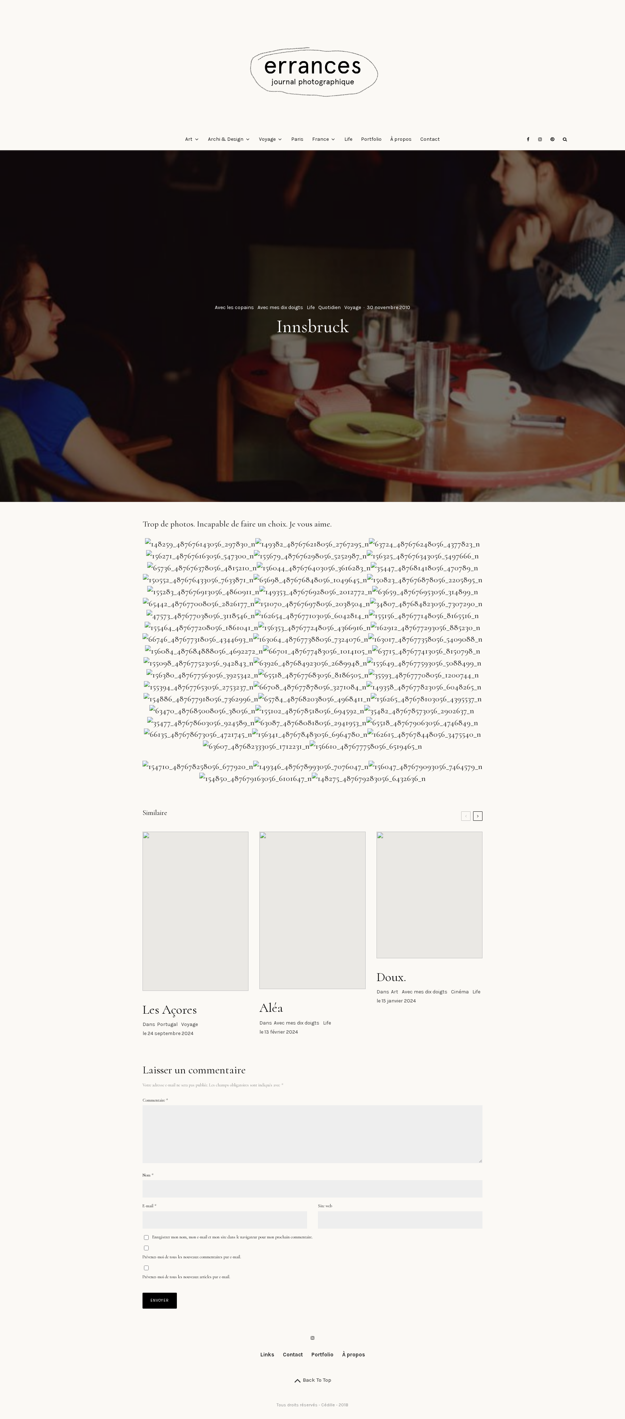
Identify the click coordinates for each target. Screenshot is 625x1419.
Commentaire (155, 1100)
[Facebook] (528, 139)
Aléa (271, 1007)
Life (348, 139)
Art (188, 139)
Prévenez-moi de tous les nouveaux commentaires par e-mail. (192, 1256)
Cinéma (460, 992)
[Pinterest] (552, 139)
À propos (401, 139)
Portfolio (371, 139)
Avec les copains (234, 307)
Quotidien (329, 307)
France (320, 139)
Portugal (167, 1024)
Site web (325, 1205)
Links (267, 1354)
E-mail (149, 1205)
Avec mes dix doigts (280, 307)
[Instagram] (540, 139)
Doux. (391, 977)
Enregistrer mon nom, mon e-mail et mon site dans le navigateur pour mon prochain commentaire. (232, 1236)
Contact (430, 139)
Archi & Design (225, 139)
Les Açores (170, 1009)
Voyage (267, 139)
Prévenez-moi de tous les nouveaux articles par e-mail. (186, 1276)
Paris (297, 139)
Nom (148, 1175)
